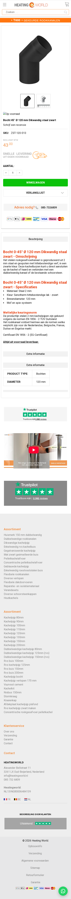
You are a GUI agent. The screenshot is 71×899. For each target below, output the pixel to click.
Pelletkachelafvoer (15, 558)
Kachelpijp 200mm (14, 645)
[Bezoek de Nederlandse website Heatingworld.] (19, 799)
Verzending (10, 735)
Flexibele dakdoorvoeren (18, 582)
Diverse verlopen (14, 578)
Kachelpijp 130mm (14, 637)
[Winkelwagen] (67, 4)
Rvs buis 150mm (13, 668)
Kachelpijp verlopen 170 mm (20, 680)
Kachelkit (9, 688)
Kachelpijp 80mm (14, 617)
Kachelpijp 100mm (14, 625)
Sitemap (35, 867)
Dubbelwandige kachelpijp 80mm (23, 649)
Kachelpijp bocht (13, 676)
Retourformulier (35, 875)
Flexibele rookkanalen (16, 574)
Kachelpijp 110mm (14, 629)
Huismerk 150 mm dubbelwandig (23, 534)
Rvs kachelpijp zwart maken (20, 708)
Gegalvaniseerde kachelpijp (20, 550)
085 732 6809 (12, 779)
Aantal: (8, 166)
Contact (8, 743)
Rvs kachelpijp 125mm (17, 664)
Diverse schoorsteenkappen (20, 594)
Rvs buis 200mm (13, 672)
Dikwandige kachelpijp (17, 542)
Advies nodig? (24, 207)
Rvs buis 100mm (13, 660)
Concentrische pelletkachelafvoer (23, 562)
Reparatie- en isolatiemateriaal (21, 586)
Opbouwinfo (35, 846)
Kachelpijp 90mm (14, 621)
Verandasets (11, 590)
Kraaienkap (10, 700)
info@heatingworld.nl (16, 775)
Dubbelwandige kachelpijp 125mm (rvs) (26, 653)
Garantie (8, 739)
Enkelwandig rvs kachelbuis (20, 546)
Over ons (9, 731)
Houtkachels (11, 598)
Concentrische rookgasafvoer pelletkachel (28, 712)
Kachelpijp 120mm (14, 633)
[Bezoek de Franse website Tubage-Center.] (8, 799)
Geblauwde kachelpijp (16, 566)
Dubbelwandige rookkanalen (20, 538)
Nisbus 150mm (12, 692)
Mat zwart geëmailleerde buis (21, 554)
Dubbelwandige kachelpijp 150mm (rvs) (26, 657)
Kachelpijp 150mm (14, 641)
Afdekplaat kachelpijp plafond (21, 704)
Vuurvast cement (13, 684)
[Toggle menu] (4, 4)
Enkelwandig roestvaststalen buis (23, 570)
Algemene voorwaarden (35, 860)
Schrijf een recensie (14, 124)
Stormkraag (10, 696)
